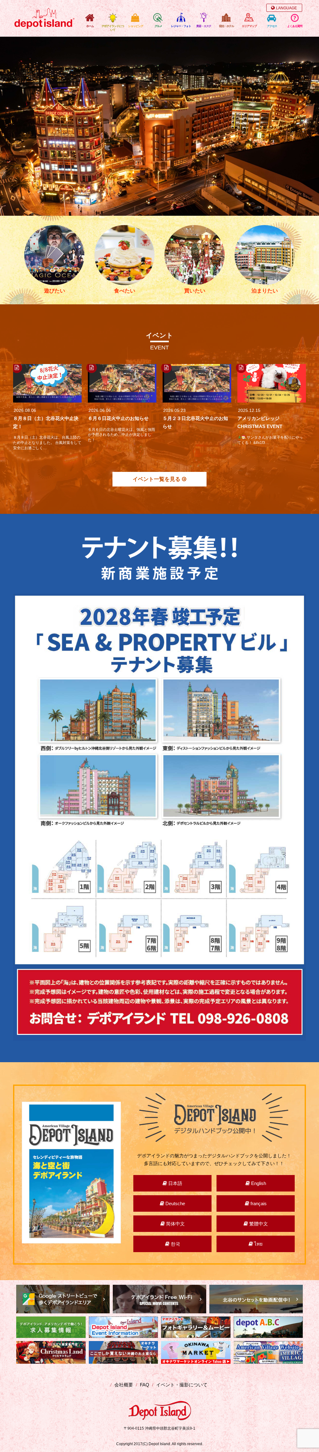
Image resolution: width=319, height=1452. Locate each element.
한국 (174, 1244)
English (258, 1183)
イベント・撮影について (181, 1384)
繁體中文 (258, 1223)
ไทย (258, 1244)
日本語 (174, 1183)
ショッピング (135, 26)
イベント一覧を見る (157, 479)
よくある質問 (294, 26)
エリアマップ (249, 26)
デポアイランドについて (113, 28)
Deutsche (174, 1203)
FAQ (144, 1384)
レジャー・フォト (181, 26)
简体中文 (175, 1223)
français (258, 1203)
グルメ (158, 26)
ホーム (90, 26)
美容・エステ (203, 26)
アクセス (272, 26)
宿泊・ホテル (226, 26)
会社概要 (123, 1384)
